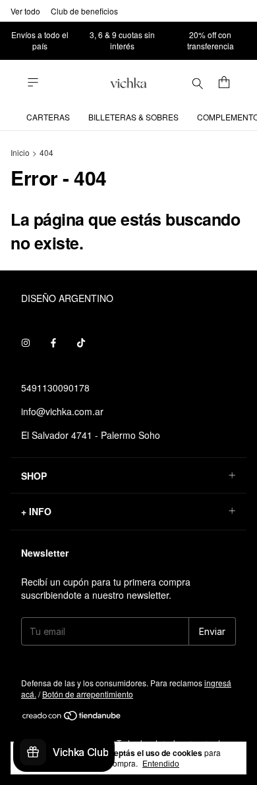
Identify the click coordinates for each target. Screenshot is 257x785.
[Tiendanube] (72, 717)
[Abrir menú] (33, 82)
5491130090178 (55, 387)
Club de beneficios (84, 10)
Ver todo (25, 10)
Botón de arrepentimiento (87, 693)
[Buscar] (197, 82)
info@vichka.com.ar (62, 411)
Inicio (20, 152)
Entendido (160, 764)
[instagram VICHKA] (25, 342)
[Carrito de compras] (224, 83)
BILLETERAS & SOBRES (133, 116)
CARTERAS (48, 116)
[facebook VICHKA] (53, 342)
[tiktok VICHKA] (81, 342)
